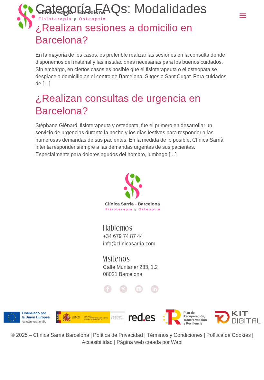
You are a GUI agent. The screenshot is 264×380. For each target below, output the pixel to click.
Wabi (177, 342)
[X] (124, 289)
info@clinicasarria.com (129, 243)
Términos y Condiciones (175, 335)
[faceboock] (108, 289)
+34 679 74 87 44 (123, 236)
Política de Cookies (228, 335)
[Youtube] (140, 289)
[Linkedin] (155, 289)
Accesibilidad (97, 342)
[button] (242, 15)
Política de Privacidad (118, 335)
